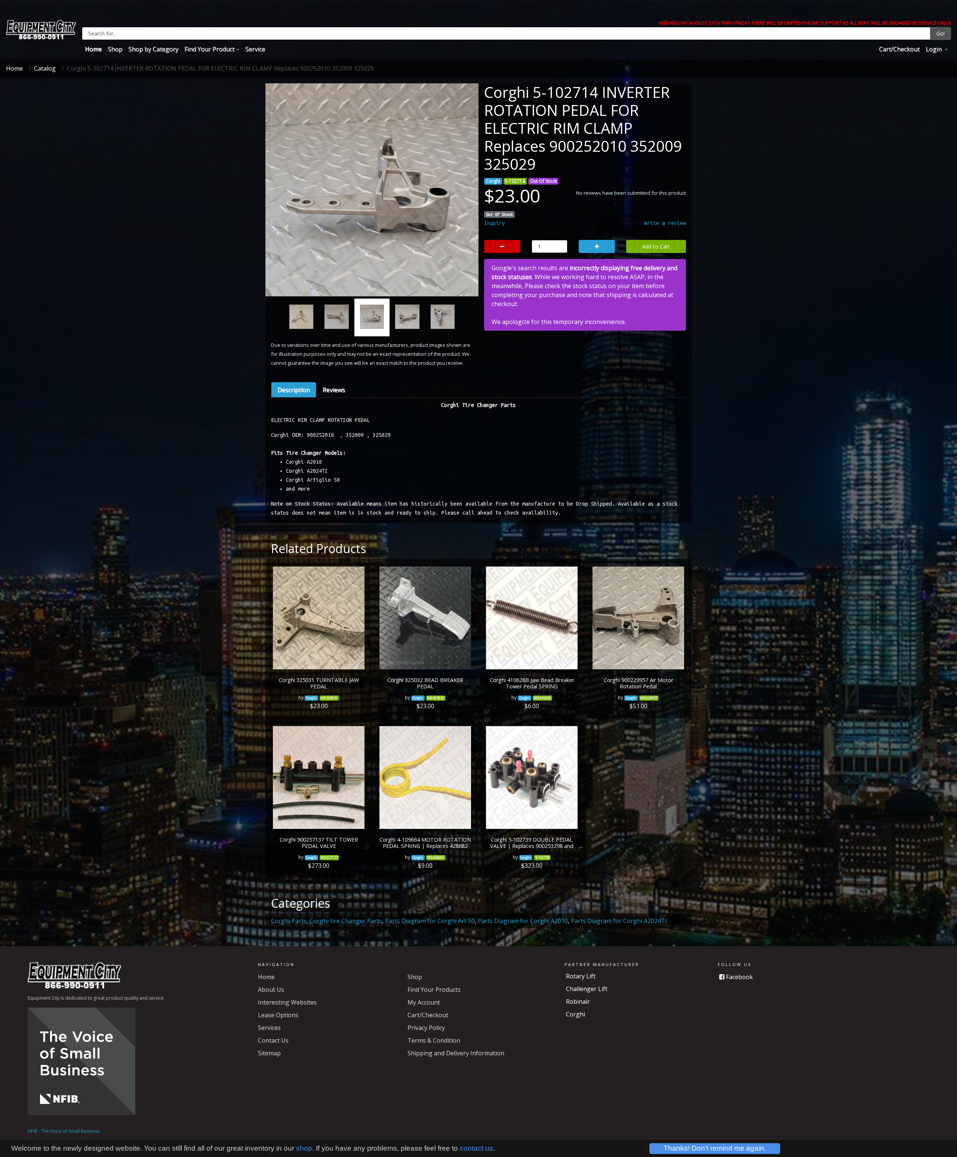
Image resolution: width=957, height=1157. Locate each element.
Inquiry (494, 223)
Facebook (738, 977)
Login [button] (934, 49)
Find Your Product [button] (209, 49)
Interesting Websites (287, 1002)
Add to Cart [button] (656, 246)
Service (255, 49)
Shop (115, 49)
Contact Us (273, 1040)
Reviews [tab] (334, 390)
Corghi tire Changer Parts (346, 921)
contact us (476, 1148)
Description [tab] (293, 390)
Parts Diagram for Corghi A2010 (523, 921)
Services (269, 1028)
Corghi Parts (289, 921)
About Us (271, 989)
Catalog (45, 68)
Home (93, 49)
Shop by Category (153, 49)
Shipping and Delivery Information (455, 1053)
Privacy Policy (426, 1028)
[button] (286, 228)
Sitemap (269, 1053)
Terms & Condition (433, 1040)
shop (304, 1148)
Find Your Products (434, 989)
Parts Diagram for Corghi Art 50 (430, 921)
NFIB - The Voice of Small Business (63, 1131)
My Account (423, 1002)
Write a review (665, 223)
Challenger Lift (586, 989)
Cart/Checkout (899, 49)
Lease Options (278, 1015)
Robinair (578, 1001)
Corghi (575, 1014)
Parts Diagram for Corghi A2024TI (619, 921)
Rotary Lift (581, 976)
